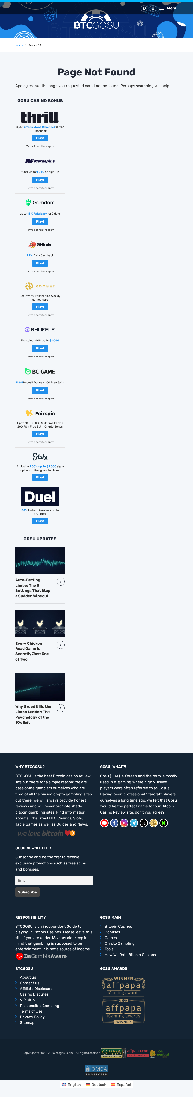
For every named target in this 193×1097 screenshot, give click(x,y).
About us (28, 977)
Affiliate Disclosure (36, 988)
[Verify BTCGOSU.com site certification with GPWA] (113, 1053)
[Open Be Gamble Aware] (41, 956)
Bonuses (112, 932)
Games (111, 937)
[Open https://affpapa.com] (123, 986)
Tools (109, 949)
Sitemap (27, 1022)
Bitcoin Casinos (118, 926)
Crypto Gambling (120, 943)
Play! (40, 138)
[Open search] (144, 8)
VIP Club (27, 1000)
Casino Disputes (34, 994)
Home (19, 45)
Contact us (29, 983)
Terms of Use (31, 1011)
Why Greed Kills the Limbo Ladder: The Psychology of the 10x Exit (33, 714)
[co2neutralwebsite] (160, 1053)
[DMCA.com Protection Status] (96, 1070)
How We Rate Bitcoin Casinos (130, 954)
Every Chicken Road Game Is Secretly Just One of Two (32, 651)
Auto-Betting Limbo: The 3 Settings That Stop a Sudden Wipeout (32, 588)
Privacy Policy (32, 1017)
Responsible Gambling (39, 1005)
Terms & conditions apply (40, 146)
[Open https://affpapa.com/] (138, 1053)
